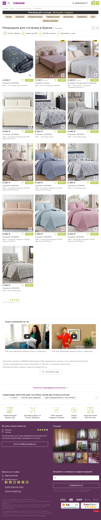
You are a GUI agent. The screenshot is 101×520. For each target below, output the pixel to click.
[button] (40, 59)
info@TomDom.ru (11, 479)
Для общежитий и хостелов (60, 398)
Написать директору (13, 491)
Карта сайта (42, 515)
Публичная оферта (8, 515)
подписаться (76, 485)
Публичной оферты (84, 490)
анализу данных (11, 511)
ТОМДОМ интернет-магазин (19, 3)
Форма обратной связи (14, 487)
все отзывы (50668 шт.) (25, 444)
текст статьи (48, 513)
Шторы (13, 398)
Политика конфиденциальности (26, 515)
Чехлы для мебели (31, 398)
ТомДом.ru (16, 499)
